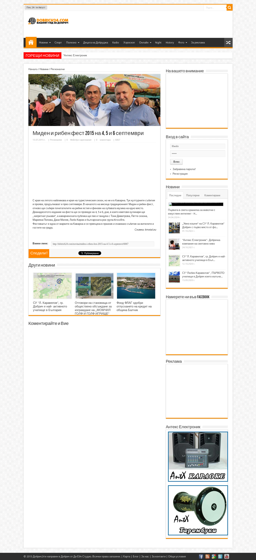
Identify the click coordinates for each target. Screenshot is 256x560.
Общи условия (177, 556)
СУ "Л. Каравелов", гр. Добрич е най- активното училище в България (50, 306)
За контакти (159, 556)
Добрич (65, 556)
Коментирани (212, 195)
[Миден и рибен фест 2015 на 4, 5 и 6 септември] (94, 125)
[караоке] (198, 480)
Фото (181, 42)
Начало (31, 42)
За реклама (198, 42)
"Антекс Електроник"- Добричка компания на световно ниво (98, 55)
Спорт (58, 42)
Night (158, 42)
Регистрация (180, 173)
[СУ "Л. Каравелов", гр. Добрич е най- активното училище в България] (52, 286)
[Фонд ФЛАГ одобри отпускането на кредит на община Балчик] (136, 286)
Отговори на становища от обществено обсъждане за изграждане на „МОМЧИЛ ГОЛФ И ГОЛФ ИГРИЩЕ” (93, 308)
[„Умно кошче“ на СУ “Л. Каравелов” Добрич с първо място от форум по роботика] (174, 227)
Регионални (58, 69)
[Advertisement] (157, 24)
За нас (145, 556)
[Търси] (230, 8)
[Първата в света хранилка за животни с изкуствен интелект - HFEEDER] (196, 204)
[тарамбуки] (198, 534)
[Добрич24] (49, 26)
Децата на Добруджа (95, 42)
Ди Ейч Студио (82, 556)
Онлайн (143, 42)
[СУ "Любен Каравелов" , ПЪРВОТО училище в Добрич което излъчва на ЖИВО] (174, 277)
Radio (115, 42)
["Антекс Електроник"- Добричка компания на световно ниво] (174, 244)
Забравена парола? (184, 169)
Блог (136, 556)
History (170, 42)
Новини (43, 42)
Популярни (192, 195)
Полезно (71, 42)
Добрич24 (38, 556)
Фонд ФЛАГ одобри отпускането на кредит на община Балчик (134, 306)
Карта (126, 556)
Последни (175, 195)
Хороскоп (129, 42)
